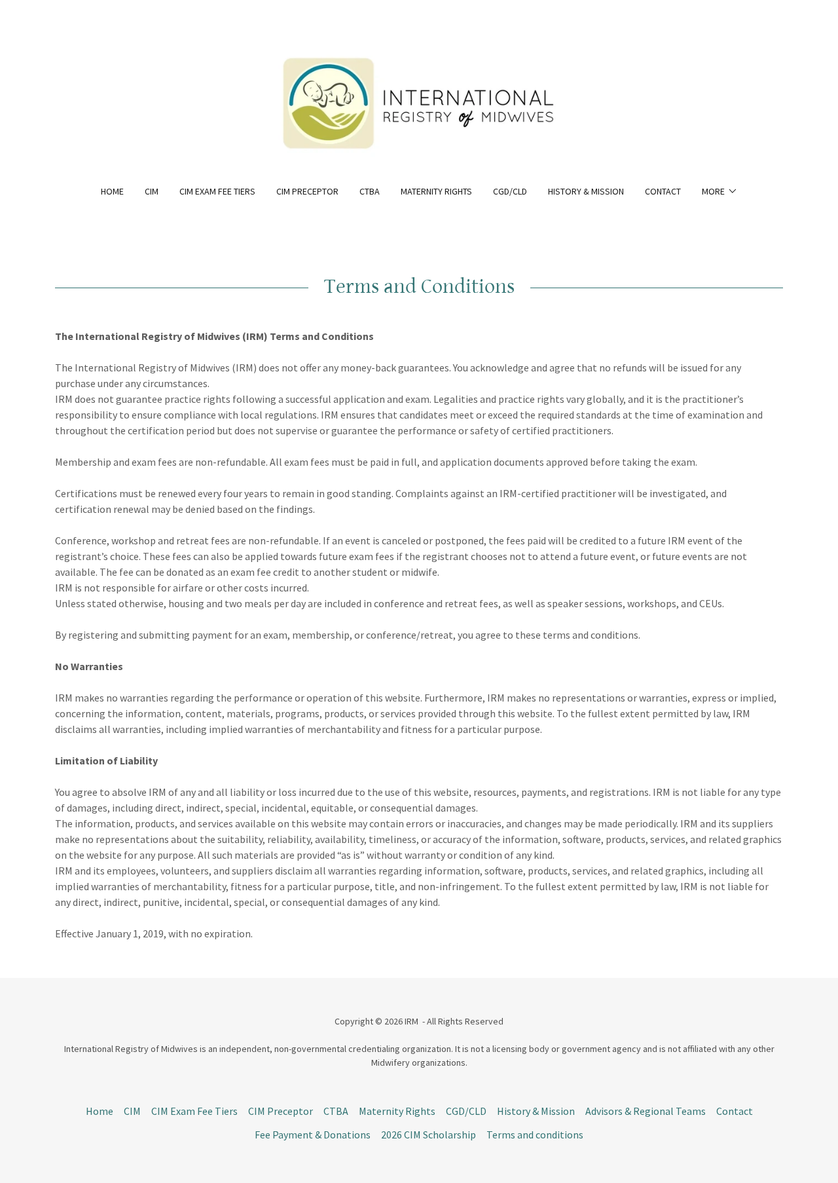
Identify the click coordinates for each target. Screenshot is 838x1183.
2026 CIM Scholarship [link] (428, 1134)
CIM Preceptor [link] (307, 191)
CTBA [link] (369, 191)
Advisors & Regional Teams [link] (645, 1110)
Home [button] (99, 1110)
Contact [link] (663, 191)
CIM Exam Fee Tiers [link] (217, 191)
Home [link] (112, 191)
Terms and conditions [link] (534, 1134)
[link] (419, 100)
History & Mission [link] (586, 191)
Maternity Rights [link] (436, 191)
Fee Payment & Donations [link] (313, 1134)
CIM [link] (151, 191)
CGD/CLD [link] (510, 191)
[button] (720, 191)
